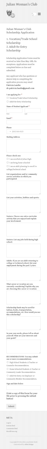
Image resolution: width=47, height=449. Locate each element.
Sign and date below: (15, 384)
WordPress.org (11, 431)
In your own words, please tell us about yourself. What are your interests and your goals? (23, 335)
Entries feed (10, 426)
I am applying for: (14, 95)
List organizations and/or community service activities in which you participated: (22, 176)
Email (9, 118)
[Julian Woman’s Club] (10, 12)
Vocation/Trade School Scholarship (24, 98)
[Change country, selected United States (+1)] (9, 131)
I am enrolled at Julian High (20, 159)
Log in (8, 423)
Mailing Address (13, 137)
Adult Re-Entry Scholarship (20, 102)
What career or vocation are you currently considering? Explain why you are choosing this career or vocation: (23, 286)
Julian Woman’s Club (21, 4)
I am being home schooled (20, 163)
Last (26, 114)
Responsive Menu (39, 14)
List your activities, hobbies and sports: (23, 198)
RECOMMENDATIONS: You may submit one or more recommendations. (22, 358)
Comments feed (11, 428)
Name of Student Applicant (18, 106)
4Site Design (29, 444)
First (8, 114)
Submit (11, 406)
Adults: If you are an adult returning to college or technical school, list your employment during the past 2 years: (22, 263)
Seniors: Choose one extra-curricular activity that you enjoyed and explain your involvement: (22, 218)
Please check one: (14, 156)
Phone (9, 128)
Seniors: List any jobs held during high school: (22, 241)
